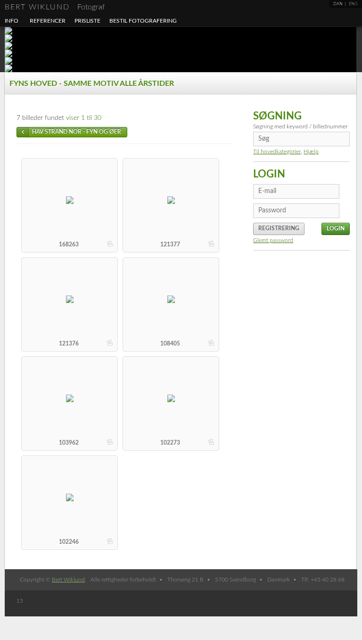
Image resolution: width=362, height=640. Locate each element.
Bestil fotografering (143, 21)
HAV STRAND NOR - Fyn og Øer (76, 132)
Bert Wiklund (55, 7)
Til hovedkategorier (277, 151)
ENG (353, 4)
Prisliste (87, 21)
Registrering (278, 228)
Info (11, 21)
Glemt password (273, 240)
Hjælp (311, 151)
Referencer (48, 21)
